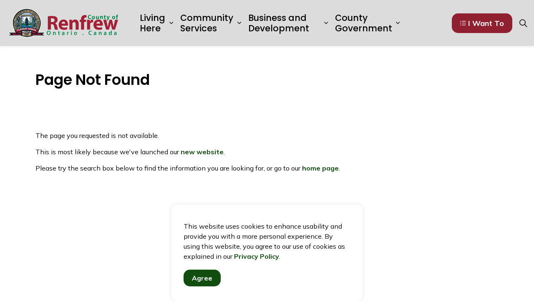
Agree (202, 278)
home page (320, 168)
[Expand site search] (523, 23)
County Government (363, 23)
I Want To (486, 23)
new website (202, 152)
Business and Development (278, 23)
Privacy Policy (256, 256)
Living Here (152, 23)
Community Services (206, 23)
